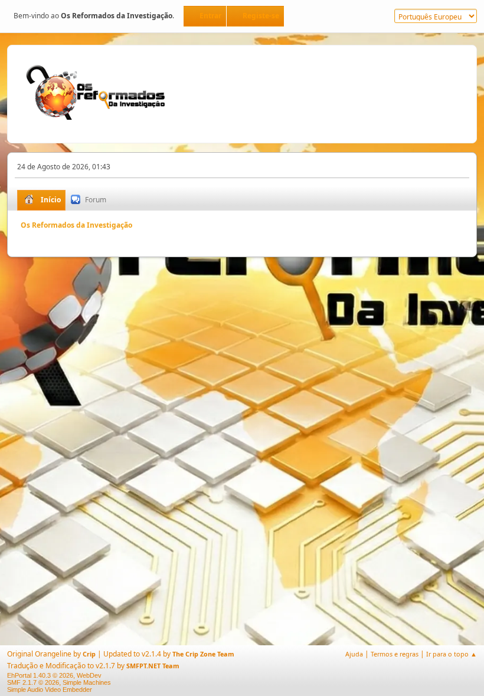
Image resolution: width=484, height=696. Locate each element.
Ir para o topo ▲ (451, 653)
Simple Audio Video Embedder (49, 689)
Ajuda (354, 653)
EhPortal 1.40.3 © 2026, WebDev (54, 675)
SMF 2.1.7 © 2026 (33, 682)
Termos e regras (394, 653)
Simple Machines (87, 682)
